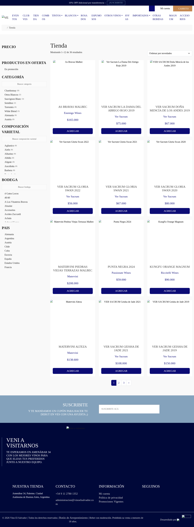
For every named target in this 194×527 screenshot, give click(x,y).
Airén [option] (8, 149)
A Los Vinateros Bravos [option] (16, 202)
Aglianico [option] (10, 145)
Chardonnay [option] (12, 90)
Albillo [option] (9, 158)
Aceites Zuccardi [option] (13, 214)
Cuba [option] (7, 250)
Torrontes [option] (10, 107)
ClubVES (26, 17)
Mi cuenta (104, 493)
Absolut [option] (8, 206)
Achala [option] (8, 218)
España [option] (8, 259)
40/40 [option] (7, 197)
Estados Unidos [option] (12, 263)
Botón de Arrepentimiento (73, 517)
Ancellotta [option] (11, 166)
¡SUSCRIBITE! (116, 3)
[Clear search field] (45, 84)
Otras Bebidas (158, 17)
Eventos (15, 17)
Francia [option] (8, 267)
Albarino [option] (10, 154)
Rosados (84, 17)
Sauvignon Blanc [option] (14, 99)
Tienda (36, 17)
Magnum (173, 17)
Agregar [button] (73, 131)
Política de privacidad (111, 497)
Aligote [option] (9, 162)
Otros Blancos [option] (12, 94)
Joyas (127, 17)
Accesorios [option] (10, 210)
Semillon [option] (10, 103)
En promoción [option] (11, 69)
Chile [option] (7, 246)
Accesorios (185, 17)
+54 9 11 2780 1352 (67, 493)
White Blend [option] (12, 111)
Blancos (71, 15)
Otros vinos (112, 15)
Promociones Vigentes (111, 501)
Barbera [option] (9, 170)
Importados (140, 15)
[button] (24, 77)
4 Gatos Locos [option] (11, 193)
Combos (45, 17)
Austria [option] (9, 119)
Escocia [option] (8, 254)
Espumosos (97, 17)
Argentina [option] (9, 238)
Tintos (56, 15)
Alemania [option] (10, 115)
